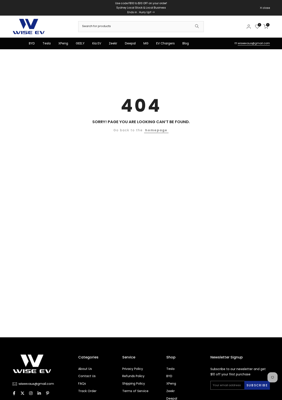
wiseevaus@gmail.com (254, 43)
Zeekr (113, 43)
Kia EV (96, 43)
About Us (85, 369)
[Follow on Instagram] (31, 393)
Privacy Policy (132, 369)
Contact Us (87, 376)
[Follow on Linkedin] (39, 393)
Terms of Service (135, 391)
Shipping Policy (133, 384)
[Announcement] (141, 8)
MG (145, 43)
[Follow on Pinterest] (48, 393)
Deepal (130, 43)
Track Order (87, 391)
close (18, 8)
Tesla (47, 43)
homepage (156, 130)
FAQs (82, 384)
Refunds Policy (133, 376)
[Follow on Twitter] (22, 393)
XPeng (63, 43)
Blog (185, 43)
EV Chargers (165, 43)
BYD (32, 43)
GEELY (80, 43)
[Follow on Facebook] (14, 393)
